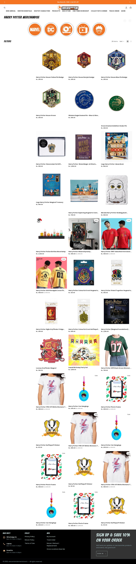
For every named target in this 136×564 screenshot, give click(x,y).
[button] (122, 41)
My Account (51, 536)
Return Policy (29, 540)
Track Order (51, 540)
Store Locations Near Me (56, 549)
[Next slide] (64, 60)
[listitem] (123, 11)
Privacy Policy (30, 536)
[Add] (64, 72)
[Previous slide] (39, 60)
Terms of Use (30, 543)
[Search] (4, 7)
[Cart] (130, 7)
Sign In (100, 554)
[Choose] (129, 246)
